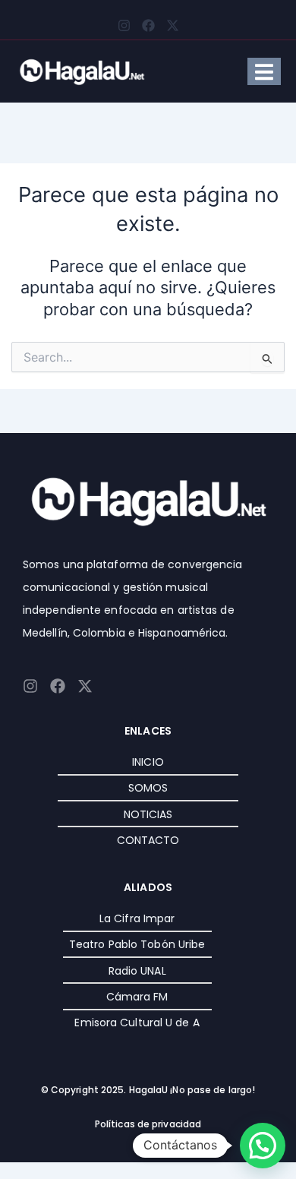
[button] (262, 1145)
